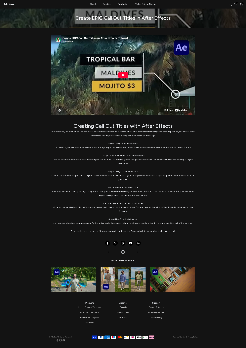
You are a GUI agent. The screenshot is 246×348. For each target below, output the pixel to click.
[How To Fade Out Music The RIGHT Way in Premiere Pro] (137, 252)
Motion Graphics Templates (89, 307)
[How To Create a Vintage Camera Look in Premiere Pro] (109, 252)
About (93, 4)
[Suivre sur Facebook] (57, 340)
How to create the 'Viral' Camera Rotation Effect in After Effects (172, 269)
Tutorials (123, 307)
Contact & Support (156, 307)
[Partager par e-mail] (130, 243)
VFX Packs (89, 323)
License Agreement (156, 312)
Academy (123, 317)
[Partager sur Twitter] (115, 243)
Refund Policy (156, 317)
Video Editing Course (145, 4)
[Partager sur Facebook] (107, 243)
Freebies (107, 4)
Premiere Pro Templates (89, 317)
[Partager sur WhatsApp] (138, 243)
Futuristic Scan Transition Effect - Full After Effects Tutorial (74, 269)
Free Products (123, 312)
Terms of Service (179, 337)
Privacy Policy (192, 337)
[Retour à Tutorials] (123, 252)
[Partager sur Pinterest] (123, 243)
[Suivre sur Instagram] (60, 340)
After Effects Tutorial (73, 275)
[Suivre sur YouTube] (63, 340)
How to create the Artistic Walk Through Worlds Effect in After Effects (123, 269)
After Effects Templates (89, 312)
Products (122, 4)
